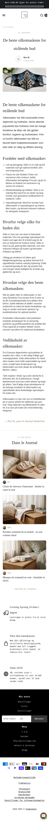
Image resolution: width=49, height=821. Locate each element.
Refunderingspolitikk (24, 777)
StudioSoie (31, 809)
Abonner (39, 718)
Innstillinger (24, 711)
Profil (24, 706)
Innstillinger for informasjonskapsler (24, 800)
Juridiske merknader (24, 797)
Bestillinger (24, 702)
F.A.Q (24, 732)
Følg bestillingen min (24, 741)
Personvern (24, 789)
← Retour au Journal (25, 589)
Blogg (24, 750)
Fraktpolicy (24, 783)
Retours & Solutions (24, 745)
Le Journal (8, 27)
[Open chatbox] (43, 815)
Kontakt (24, 736)
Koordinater (24, 795)
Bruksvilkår (24, 792)
